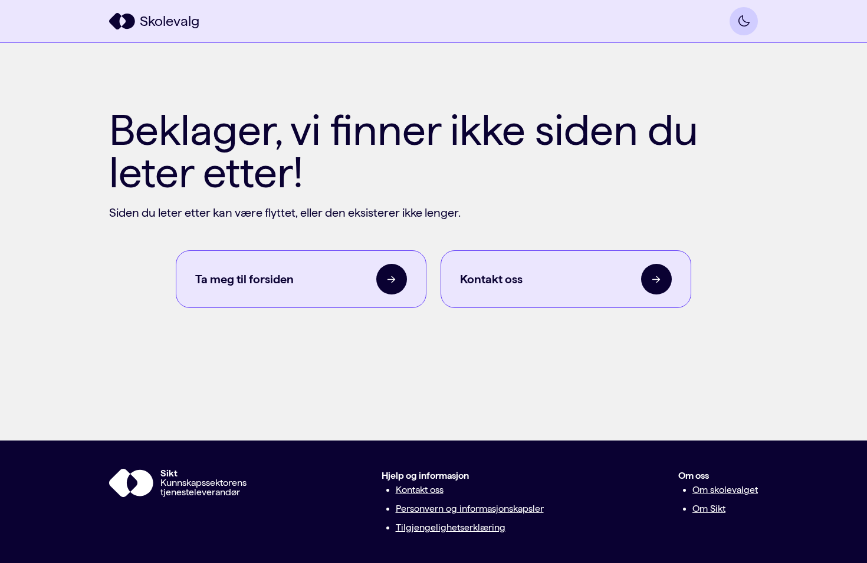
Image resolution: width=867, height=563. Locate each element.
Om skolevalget (725, 490)
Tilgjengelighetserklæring (450, 527)
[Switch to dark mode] (744, 21)
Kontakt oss (420, 490)
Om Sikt (708, 509)
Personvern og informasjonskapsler (470, 509)
